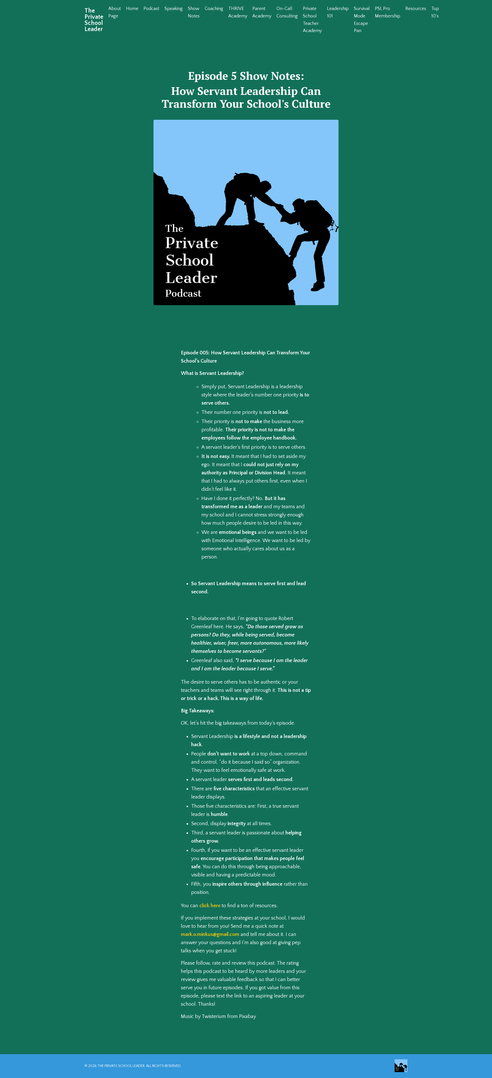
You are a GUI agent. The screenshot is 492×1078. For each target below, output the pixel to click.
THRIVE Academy (237, 12)
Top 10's (435, 12)
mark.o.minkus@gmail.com (210, 934)
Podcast (151, 8)
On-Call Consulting (287, 12)
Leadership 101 (338, 12)
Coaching (214, 8)
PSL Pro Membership (387, 12)
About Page (114, 12)
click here (209, 906)
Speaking (174, 8)
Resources (415, 8)
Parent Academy (261, 12)
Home (132, 8)
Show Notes (194, 12)
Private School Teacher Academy (312, 19)
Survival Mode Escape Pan (362, 19)
